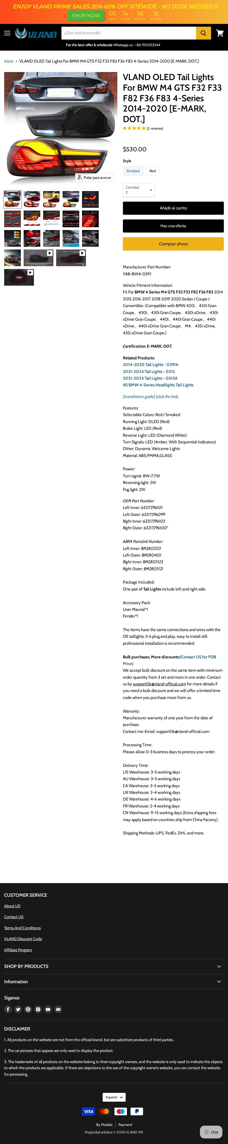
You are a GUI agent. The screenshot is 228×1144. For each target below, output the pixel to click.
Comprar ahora (173, 243)
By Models (104, 1124)
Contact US (13, 916)
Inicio (8, 61)
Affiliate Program (18, 949)
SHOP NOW (86, 15)
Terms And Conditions (22, 927)
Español (111, 1097)
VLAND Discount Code (23, 938)
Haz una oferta (173, 225)
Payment (125, 1124)
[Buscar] (203, 33)
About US (12, 905)
